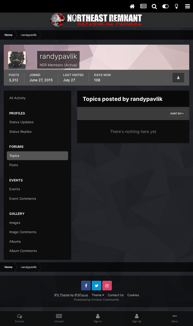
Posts (13, 165)
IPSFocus (81, 295)
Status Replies (20, 131)
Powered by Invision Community (96, 299)
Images (14, 223)
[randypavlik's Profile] (178, 78)
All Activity (17, 98)
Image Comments (22, 232)
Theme (97, 295)
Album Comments (23, 251)
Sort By (176, 113)
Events (14, 189)
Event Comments (22, 199)
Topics (14, 156)
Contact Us (116, 295)
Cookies (133, 295)
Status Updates (21, 122)
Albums (15, 241)
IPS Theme (62, 295)
